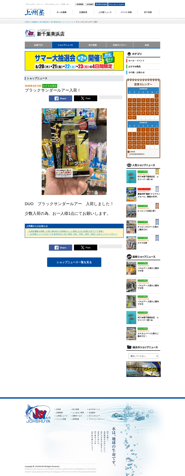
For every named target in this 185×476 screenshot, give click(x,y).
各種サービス (77, 416)
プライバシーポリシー (97, 419)
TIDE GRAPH (91, 469)
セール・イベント (136, 60)
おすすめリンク (94, 409)
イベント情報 (61, 419)
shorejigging (56, 472)
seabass (28, 472)
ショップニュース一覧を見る (74, 262)
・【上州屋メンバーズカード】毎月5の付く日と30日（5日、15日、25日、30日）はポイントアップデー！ (72, 234)
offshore (64, 472)
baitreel (93, 472)
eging (34, 472)
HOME (58, 409)
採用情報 (75, 419)
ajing (39, 472)
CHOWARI (49, 469)
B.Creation (39, 469)
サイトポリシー (94, 416)
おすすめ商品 (134, 66)
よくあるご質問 (78, 413)
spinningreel (85, 472)
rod (78, 472)
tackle (74, 472)
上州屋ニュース (62, 416)
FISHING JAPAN (61, 469)
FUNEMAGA (79, 469)
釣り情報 (75, 409)
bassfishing (45, 472)
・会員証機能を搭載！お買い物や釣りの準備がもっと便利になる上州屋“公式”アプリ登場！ (65, 231)
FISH (71, 469)
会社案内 (92, 413)
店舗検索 (59, 413)
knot (70, 472)
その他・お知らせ (136, 72)
